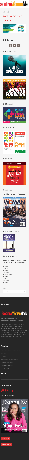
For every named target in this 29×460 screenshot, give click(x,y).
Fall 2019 (6, 272)
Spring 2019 (6, 276)
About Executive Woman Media (10, 350)
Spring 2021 (6, 266)
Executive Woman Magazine (9, 359)
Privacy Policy (5, 368)
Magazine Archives (7, 362)
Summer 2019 (7, 274)
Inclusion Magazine (7, 365)
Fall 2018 (6, 280)
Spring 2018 (6, 282)
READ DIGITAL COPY (5, 438)
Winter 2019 (6, 278)
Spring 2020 (6, 270)
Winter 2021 (6, 268)
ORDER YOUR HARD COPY (6, 444)
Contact (3, 353)
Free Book (4, 356)
